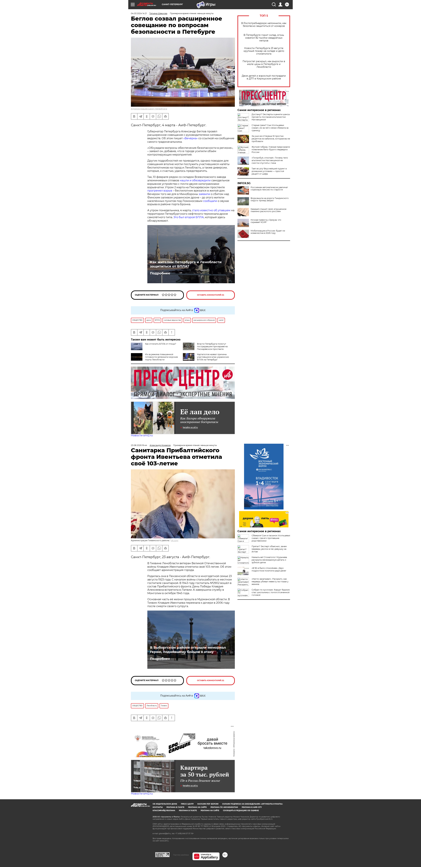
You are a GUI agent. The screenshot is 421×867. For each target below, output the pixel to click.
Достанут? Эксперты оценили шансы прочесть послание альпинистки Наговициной (271, 117)
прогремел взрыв (159, 190)
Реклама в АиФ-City (252, 807)
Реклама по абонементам (224, 807)
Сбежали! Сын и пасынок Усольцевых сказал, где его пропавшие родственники (271, 538)
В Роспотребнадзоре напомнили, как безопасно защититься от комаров (263, 24)
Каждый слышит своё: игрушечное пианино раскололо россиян (268, 210)
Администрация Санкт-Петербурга (149, 109)
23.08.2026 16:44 (139, 445)
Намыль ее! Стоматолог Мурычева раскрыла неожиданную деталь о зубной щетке (269, 560)
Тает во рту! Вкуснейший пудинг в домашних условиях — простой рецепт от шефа (269, 171)
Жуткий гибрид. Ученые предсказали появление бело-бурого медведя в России (271, 149)
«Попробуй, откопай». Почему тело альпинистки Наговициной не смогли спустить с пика (270, 160)
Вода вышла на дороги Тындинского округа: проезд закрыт (270, 199)
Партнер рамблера (181, 855)
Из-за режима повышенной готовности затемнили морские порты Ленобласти (161, 357)
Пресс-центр (187, 804)
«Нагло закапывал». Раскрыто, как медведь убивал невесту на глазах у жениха (270, 581)
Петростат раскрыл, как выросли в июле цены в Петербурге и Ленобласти (264, 64)
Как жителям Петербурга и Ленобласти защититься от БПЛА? (186, 264)
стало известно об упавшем (211, 210)
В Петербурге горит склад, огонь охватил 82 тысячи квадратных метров (264, 38)
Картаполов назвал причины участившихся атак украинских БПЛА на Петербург (213, 357)
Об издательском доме (165, 804)
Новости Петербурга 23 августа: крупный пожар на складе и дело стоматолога (264, 51)
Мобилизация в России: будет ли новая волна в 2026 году (268, 232)
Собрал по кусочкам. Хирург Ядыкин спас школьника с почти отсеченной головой (271, 592)
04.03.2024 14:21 (139, 13)
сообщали (210, 201)
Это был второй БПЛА (188, 217)
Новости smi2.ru (142, 435)
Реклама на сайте (197, 807)
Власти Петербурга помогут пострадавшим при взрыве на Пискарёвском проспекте (212, 346)
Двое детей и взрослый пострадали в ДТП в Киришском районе (264, 77)
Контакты (158, 807)
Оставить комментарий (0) (210, 295)
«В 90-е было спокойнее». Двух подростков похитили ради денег (269, 569)
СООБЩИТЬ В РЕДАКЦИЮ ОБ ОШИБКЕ (241, 810)
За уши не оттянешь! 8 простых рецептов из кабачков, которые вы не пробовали (271, 139)
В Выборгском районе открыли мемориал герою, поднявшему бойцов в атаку (188, 650)
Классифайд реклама (164, 810)
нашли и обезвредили (195, 180)
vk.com (174, 540)
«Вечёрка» (190, 138)
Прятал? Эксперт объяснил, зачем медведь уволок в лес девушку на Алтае (269, 549)
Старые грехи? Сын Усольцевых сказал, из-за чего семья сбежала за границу (270, 128)
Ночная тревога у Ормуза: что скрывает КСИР (266, 221)
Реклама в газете (175, 807)
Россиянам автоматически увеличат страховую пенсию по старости (269, 188)
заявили (204, 194)
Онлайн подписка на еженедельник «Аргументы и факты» (252, 804)
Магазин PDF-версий (207, 804)
